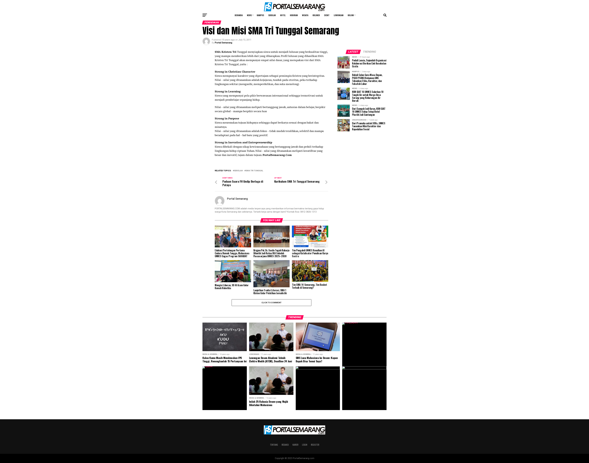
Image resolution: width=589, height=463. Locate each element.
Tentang (274, 444)
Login (304, 444)
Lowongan (338, 15)
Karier (295, 444)
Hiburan (294, 15)
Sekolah (272, 15)
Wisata (305, 15)
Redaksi (285, 444)
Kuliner (316, 15)
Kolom (351, 15)
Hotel (283, 15)
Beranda (239, 15)
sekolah (238, 171)
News (249, 15)
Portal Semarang (223, 42)
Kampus (260, 15)
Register (315, 444)
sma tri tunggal (254, 171)
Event (326, 15)
